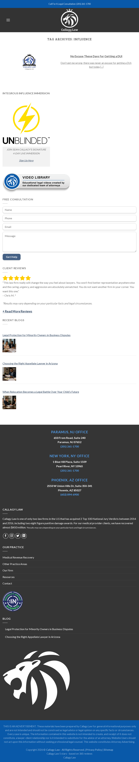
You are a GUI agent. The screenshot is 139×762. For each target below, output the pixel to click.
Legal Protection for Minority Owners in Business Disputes (37, 335)
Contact (7, 583)
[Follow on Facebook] (5, 536)
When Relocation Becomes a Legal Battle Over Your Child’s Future (41, 391)
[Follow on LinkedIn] (24, 536)
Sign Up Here (26, 160)
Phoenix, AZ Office (69, 480)
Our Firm (8, 570)
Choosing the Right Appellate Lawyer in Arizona (30, 363)
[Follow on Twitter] (18, 536)
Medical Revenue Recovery (18, 557)
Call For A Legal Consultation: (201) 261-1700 (69, 4)
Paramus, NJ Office (69, 432)
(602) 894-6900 (69, 494)
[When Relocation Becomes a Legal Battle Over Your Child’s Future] (9, 402)
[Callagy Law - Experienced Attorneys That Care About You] (69, 20)
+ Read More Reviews (17, 311)
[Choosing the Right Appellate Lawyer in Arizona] (9, 374)
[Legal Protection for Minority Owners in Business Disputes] (9, 345)
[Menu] (8, 20)
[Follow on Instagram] (12, 536)
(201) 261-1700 (69, 446)
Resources (9, 576)
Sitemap (108, 749)
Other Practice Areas (15, 564)
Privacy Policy (94, 749)
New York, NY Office (70, 456)
